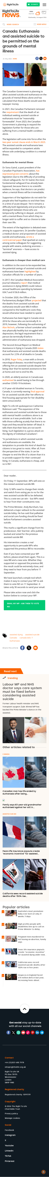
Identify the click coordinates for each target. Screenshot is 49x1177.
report (24, 282)
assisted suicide (32, 635)
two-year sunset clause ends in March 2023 (23, 142)
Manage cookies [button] (12, 1118)
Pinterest (9, 1161)
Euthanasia (15, 641)
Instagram (10, 1135)
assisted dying (16, 635)
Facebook (9, 1130)
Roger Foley (16, 359)
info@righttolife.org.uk (15, 1067)
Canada (13, 638)
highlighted (30, 271)
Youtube (9, 1145)
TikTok (8, 1156)
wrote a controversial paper (18, 238)
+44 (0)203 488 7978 (14, 1062)
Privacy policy (11, 1114)
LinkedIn (9, 1151)
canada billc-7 (26, 638)
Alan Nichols (8, 327)
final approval (37, 391)
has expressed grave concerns (20, 172)
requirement (12, 112)
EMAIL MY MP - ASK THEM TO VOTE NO (23, 605)
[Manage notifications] (43, 1172)
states (41, 348)
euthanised (8, 380)
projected (36, 300)
